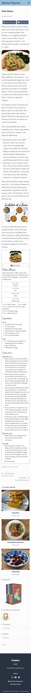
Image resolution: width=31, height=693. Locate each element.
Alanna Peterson (11, 3)
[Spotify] (19, 677)
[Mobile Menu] (28, 3)
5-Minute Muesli (15, 572)
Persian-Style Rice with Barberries (15, 542)
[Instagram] (12, 677)
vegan (9, 467)
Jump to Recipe (10, 22)
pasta (5, 467)
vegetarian (14, 467)
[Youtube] (15, 677)
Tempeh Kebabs (15, 513)
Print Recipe (23, 22)
